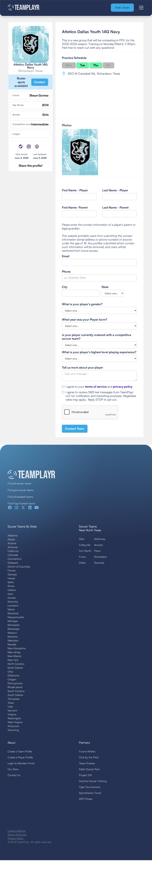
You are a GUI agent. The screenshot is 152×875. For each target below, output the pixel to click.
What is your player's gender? (82, 304)
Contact (39, 82)
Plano (97, 550)
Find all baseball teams (20, 496)
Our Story (13, 769)
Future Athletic (87, 751)
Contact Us (14, 775)
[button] (140, 7)
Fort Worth (85, 550)
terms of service (96, 386)
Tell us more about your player (82, 367)
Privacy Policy (16, 838)
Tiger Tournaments (89, 787)
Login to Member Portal (21, 763)
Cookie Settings (16, 830)
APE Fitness (85, 798)
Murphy (98, 544)
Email (65, 256)
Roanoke (99, 562)
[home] (23, 7)
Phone (66, 271)
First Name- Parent (74, 207)
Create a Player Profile (20, 757)
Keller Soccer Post (89, 769)
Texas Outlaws (87, 763)
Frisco (82, 556)
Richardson (100, 556)
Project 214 (85, 775)
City (64, 287)
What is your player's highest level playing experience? (99, 352)
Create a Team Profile (20, 751)
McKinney (99, 538)
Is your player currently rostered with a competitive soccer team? (96, 336)
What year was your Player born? (84, 319)
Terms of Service (17, 834)
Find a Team (122, 7)
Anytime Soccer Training (93, 781)
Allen (82, 538)
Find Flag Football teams (21, 503)
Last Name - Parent (115, 207)
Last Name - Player (115, 190)
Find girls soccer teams (21, 490)
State (105, 287)
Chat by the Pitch (89, 757)
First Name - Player (75, 190)
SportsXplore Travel (90, 792)
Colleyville (84, 544)
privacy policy (122, 386)
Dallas (82, 562)
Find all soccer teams (19, 483)
